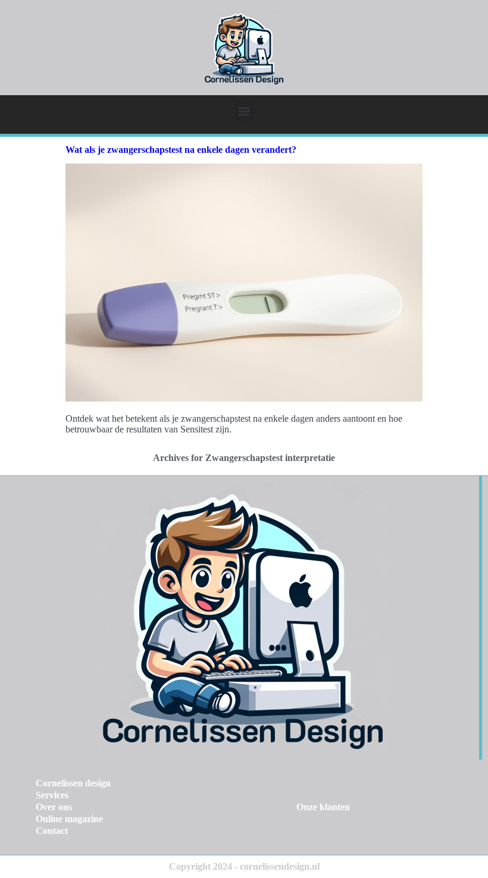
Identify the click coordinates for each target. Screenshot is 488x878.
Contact (52, 831)
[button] (244, 111)
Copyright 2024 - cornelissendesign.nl (244, 866)
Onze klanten (323, 807)
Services (52, 795)
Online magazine (69, 819)
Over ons (54, 807)
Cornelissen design (73, 783)
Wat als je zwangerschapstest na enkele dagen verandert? (180, 150)
